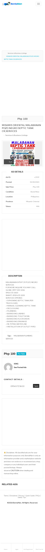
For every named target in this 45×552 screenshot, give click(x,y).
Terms (6, 496)
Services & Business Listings (17, 53)
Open (36, 386)
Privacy (21, 496)
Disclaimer (13, 496)
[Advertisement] (22, 23)
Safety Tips (22, 497)
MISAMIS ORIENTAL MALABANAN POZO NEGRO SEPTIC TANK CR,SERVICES (21, 128)
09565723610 (17, 386)
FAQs (38, 496)
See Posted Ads (20, 367)
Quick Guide (30, 496)
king (16, 364)
